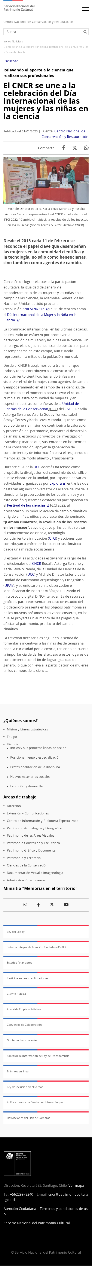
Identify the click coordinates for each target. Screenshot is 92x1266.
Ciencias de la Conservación (27, 865)
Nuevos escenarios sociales (30, 776)
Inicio (6, 41)
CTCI (52, 538)
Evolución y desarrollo (26, 786)
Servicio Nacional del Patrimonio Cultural (37, 1223)
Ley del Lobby (16, 932)
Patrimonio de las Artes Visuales (30, 835)
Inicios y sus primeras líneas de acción (38, 747)
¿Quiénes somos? (20, 720)
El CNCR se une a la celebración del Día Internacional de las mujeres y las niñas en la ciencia (45, 100)
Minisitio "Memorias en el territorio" (40, 888)
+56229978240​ (21, 1194)
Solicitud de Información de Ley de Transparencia (38, 1056)
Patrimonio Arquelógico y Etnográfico (34, 828)
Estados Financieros (19, 963)
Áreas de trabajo (20, 797)
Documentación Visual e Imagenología (35, 873)
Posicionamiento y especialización (35, 757)
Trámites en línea (17, 1071)
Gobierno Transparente (22, 1040)
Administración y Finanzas (26, 880)
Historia (12, 744)
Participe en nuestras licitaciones (27, 978)
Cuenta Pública (16, 994)
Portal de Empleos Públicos (24, 1009)
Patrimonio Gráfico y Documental (31, 850)
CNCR (69, 409)
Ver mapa (76, 1185)
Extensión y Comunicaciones (28, 813)
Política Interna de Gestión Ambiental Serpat (35, 1102)
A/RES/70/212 (33, 309)
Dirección (14, 806)
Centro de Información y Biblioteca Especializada (42, 821)
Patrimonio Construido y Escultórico (33, 843)
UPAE (8, 585)
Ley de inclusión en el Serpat (25, 1087)
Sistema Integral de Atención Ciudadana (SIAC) (36, 947)
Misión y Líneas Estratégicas (27, 729)
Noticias (17, 41)
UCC (37, 467)
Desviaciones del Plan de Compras (28, 1118)
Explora (56, 483)
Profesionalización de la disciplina (35, 767)
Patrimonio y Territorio (24, 858)
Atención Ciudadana (20, 1208)
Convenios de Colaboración (24, 1025)
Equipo (12, 737)
